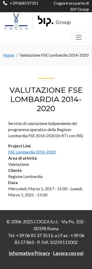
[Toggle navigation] (79, 37)
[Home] (39, 21)
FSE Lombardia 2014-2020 (31, 151)
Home (8, 55)
